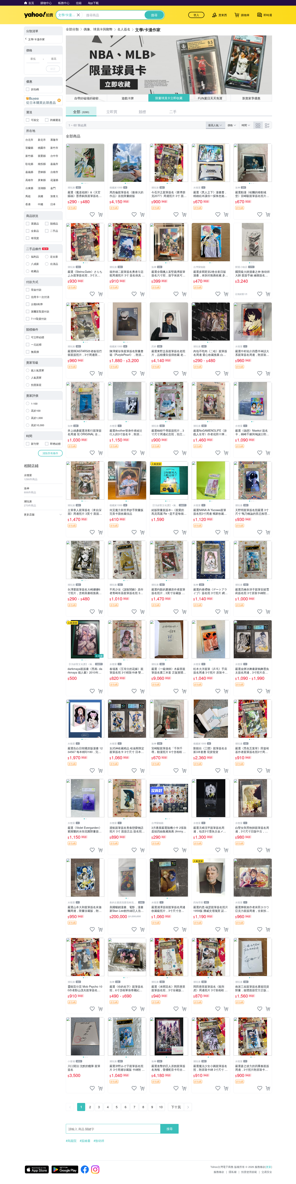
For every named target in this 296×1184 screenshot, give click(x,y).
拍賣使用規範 (249, 1172)
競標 (142, 111)
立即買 (111, 111)
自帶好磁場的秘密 (86, 98)
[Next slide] (101, 163)
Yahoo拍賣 (38, 15)
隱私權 (233, 1172)
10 (161, 1107)
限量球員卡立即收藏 (168, 98)
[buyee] (43, 100)
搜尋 (170, 1129)
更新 (268, 1167)
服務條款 (219, 1172)
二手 (173, 111)
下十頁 (176, 1107)
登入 (196, 15)
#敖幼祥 (99, 1141)
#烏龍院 (71, 1141)
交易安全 (267, 1172)
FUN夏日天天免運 (210, 98)
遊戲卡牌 (128, 98)
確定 (53, 69)
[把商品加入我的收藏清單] (92, 214)
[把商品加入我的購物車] (100, 214)
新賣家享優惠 (251, 98)
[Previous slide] (68, 163)
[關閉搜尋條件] (78, 14)
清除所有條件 (50, 453)
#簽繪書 (85, 1141)
